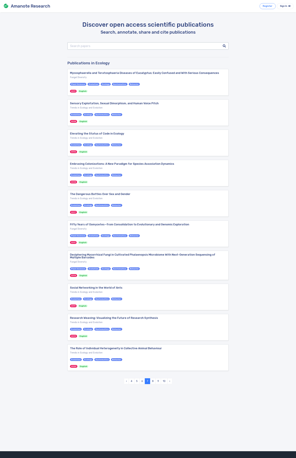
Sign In (284, 6)
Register (267, 6)
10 (164, 381)
